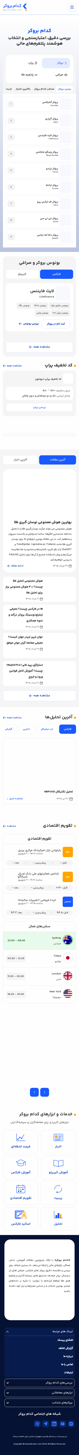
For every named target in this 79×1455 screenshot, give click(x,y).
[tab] (56, 63)
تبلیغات (68, 1372)
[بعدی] (34, 1092)
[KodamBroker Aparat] (37, 1423)
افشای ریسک (65, 1340)
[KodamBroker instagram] (71, 1423)
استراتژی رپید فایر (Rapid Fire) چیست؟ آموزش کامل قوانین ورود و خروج (24, 671)
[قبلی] (44, 1092)
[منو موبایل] (72, 7)
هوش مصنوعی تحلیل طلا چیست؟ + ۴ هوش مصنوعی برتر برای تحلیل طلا (24, 587)
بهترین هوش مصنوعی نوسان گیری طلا (43, 522)
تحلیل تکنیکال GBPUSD (58, 791)
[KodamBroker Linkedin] (54, 1423)
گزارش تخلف (65, 1348)
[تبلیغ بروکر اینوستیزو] (39, 441)
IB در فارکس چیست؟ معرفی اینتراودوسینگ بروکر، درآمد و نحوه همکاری (25, 615)
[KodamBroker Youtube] (62, 1423)
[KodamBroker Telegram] (45, 1423)
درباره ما (68, 1356)
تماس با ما (67, 1364)
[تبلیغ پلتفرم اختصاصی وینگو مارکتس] (39, 1441)
